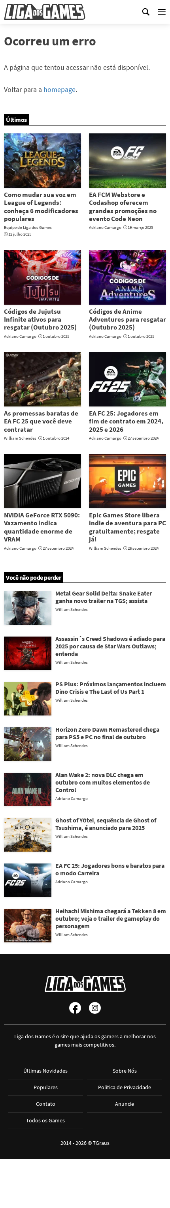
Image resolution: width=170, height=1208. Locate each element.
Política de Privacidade (124, 1087)
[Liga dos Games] (44, 12)
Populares (46, 1087)
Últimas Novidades (45, 1070)
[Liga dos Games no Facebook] (75, 1008)
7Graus (101, 1142)
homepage (59, 89)
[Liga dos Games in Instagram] (95, 1008)
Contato (45, 1103)
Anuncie (124, 1103)
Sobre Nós (125, 1070)
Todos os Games (45, 1120)
